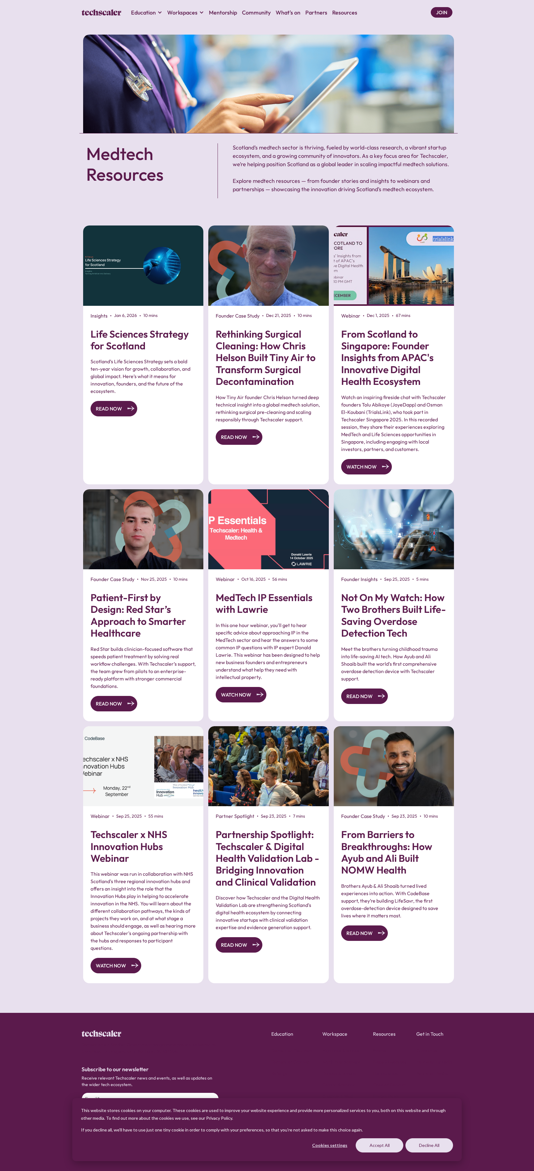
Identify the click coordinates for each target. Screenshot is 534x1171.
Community (256, 12)
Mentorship (223, 12)
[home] (101, 12)
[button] (146, 12)
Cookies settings (329, 1145)
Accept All (380, 1145)
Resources (344, 12)
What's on (288, 12)
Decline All (429, 1145)
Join (441, 12)
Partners (316, 12)
